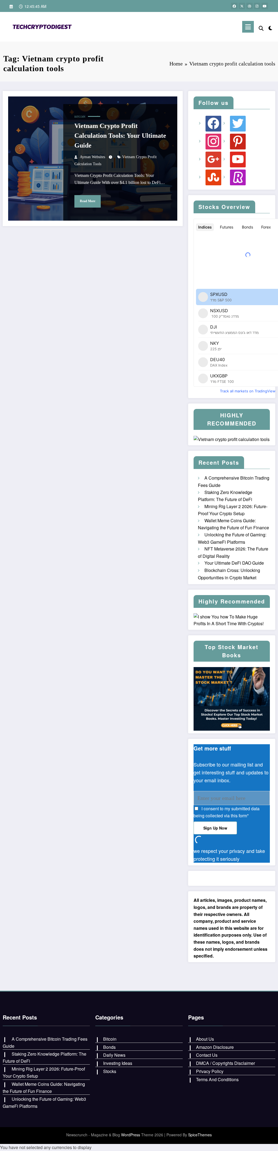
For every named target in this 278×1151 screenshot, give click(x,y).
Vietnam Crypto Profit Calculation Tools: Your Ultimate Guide (120, 135)
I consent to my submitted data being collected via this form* (227, 812)
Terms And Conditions (217, 1079)
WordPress (130, 1134)
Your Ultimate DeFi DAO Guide (234, 563)
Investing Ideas (117, 1063)
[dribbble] (249, 6)
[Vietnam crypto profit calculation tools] (43, 26)
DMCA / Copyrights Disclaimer (225, 1063)
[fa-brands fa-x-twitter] (242, 6)
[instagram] (257, 6)
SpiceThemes (200, 1134)
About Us (205, 1039)
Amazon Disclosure (215, 1047)
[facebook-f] (234, 6)
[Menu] (248, 27)
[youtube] (264, 6)
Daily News (114, 1055)
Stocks (109, 1071)
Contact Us (206, 1055)
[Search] (261, 28)
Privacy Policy (209, 1071)
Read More (87, 201)
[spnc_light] (270, 27)
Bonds (109, 1047)
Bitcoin (79, 116)
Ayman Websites (92, 157)
